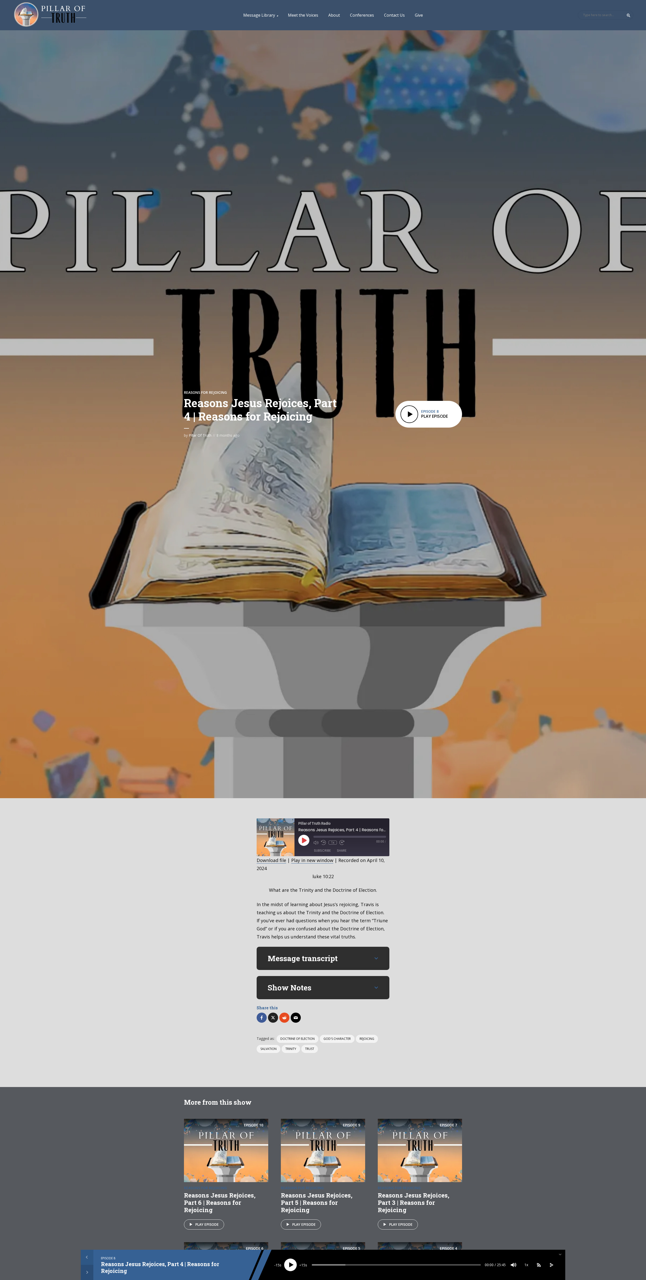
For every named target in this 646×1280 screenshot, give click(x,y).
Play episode (207, 1224)
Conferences (362, 15)
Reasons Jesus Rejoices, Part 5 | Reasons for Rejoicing (317, 1202)
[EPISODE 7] (420, 1150)
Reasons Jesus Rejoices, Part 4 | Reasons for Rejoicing (160, 1267)
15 (278, 1265)
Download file (271, 860)
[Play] (290, 1265)
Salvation (268, 1049)
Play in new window (312, 860)
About (334, 15)
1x (332, 842)
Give (419, 15)
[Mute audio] (315, 842)
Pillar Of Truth (200, 435)
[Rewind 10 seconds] (323, 842)
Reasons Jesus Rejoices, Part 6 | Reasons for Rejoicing (220, 1202)
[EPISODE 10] (226, 1150)
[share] (551, 1265)
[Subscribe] (538, 1265)
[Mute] (513, 1265)
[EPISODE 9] (323, 1150)
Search (628, 15)
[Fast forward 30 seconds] (341, 842)
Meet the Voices (303, 15)
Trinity (290, 1049)
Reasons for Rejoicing (205, 392)
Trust (309, 1049)
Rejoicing (367, 1039)
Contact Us (394, 15)
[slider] (396, 1265)
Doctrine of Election (297, 1039)
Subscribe (322, 850)
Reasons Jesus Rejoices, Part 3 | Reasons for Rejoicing (413, 1202)
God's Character (337, 1039)
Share (341, 850)
